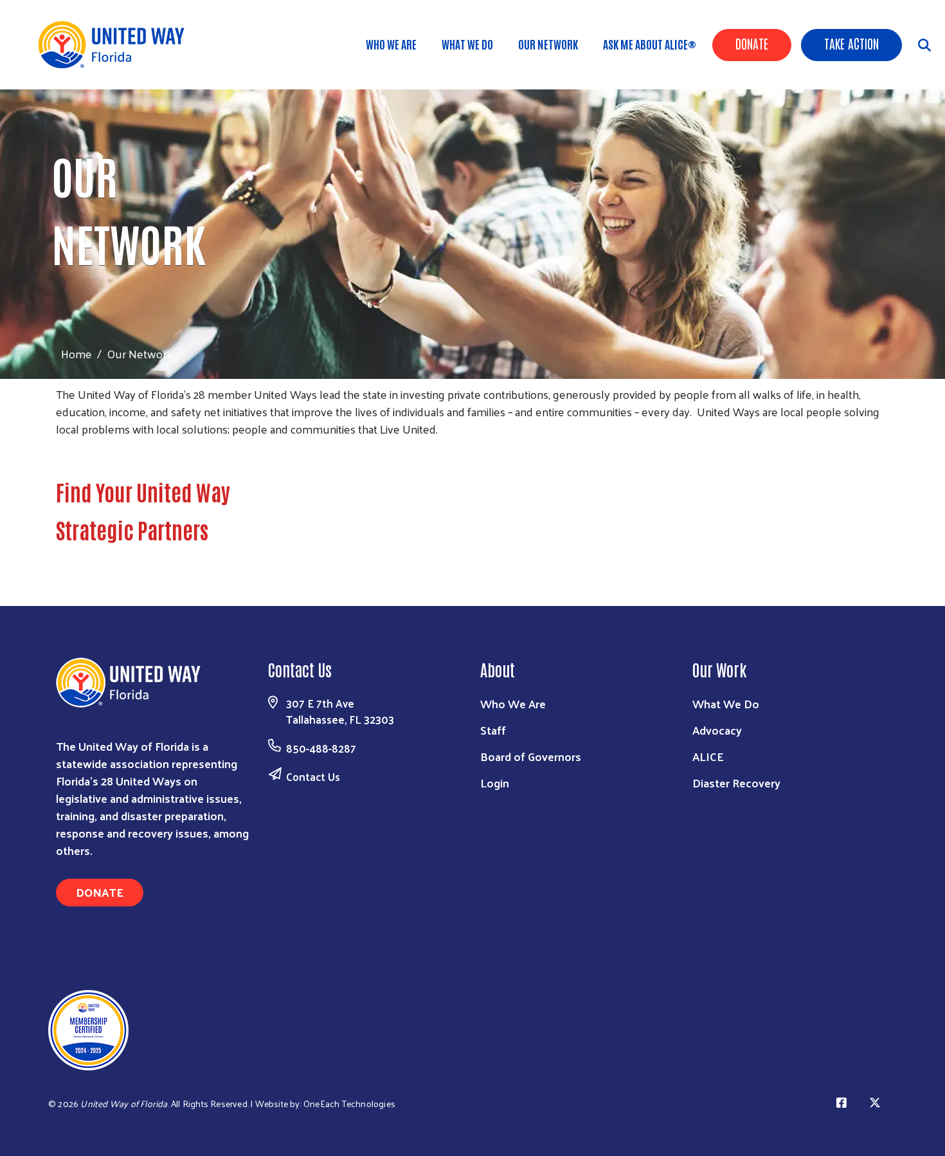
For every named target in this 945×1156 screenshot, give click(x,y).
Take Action (851, 43)
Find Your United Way (143, 491)
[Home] (116, 44)
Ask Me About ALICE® (649, 43)
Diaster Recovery (736, 783)
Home (76, 353)
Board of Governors (530, 756)
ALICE (708, 756)
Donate (751, 43)
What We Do (467, 43)
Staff (493, 730)
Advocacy (717, 730)
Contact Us (313, 776)
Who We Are (391, 43)
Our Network (548, 43)
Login (494, 783)
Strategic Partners (132, 529)
